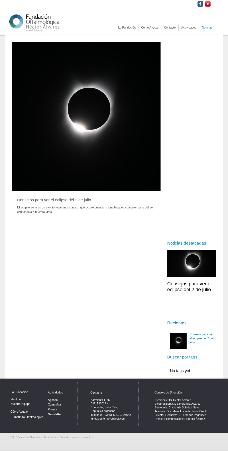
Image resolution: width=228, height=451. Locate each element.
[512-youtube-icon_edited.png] (208, 4)
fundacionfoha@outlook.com (108, 418)
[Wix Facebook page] (200, 4)
